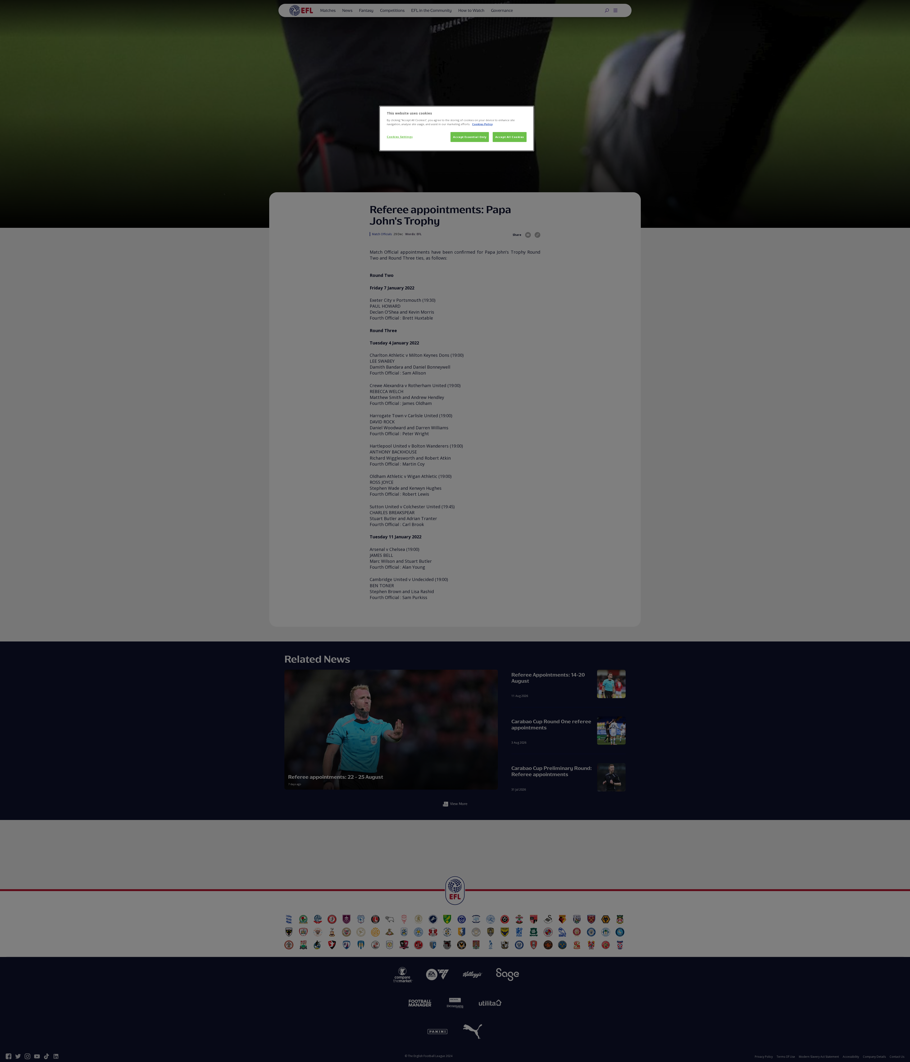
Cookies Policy (482, 124)
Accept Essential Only (469, 137)
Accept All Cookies (509, 137)
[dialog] (457, 128)
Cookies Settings (400, 136)
